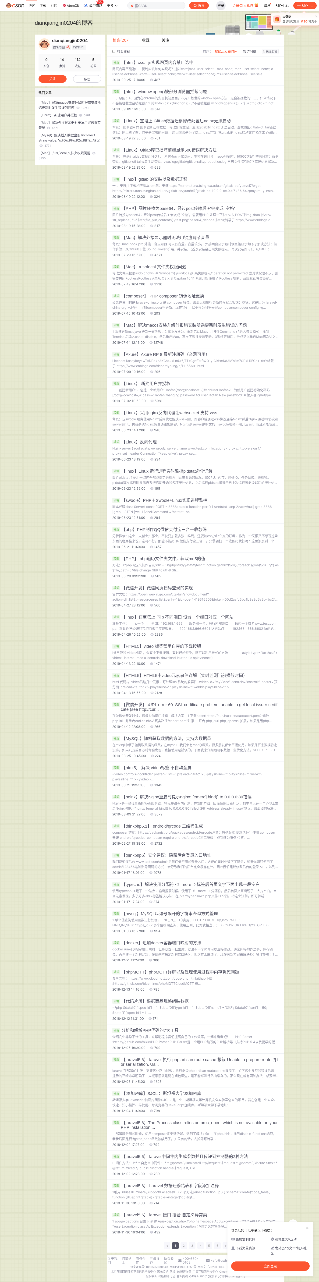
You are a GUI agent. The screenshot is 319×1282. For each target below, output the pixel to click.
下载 (43, 5)
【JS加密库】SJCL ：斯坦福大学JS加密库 (157, 1093)
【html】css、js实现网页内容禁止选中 (153, 62)
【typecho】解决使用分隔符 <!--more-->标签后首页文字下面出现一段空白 (186, 884)
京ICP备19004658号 (183, 1267)
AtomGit (73, 5)
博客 (31, 5)
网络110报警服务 (180, 1271)
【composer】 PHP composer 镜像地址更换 (158, 296)
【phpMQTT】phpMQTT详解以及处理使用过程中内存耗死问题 (176, 972)
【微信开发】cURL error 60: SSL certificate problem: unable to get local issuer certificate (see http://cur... (195, 707)
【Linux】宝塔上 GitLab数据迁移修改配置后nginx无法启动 (172, 121)
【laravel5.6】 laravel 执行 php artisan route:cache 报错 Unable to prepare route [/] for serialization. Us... (195, 1062)
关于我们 (112, 1260)
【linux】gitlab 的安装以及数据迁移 (150, 179)
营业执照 (182, 1276)
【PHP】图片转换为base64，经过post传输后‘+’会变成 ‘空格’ (174, 208)
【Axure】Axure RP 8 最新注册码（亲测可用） (161, 354)
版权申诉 (151, 1276)
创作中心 (282, 5)
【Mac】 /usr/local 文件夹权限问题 (149, 267)
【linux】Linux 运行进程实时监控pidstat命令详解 (163, 471)
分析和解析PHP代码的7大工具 (146, 1030)
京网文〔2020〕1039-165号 (216, 1267)
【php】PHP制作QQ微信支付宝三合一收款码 (160, 529)
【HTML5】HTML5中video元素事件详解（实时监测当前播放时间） (180, 675)
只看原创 (123, 51)
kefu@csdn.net (222, 1260)
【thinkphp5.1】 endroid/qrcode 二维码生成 (158, 826)
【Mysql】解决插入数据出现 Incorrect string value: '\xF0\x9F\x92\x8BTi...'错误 (69, 140)
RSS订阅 (271, 51)
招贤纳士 (126, 1260)
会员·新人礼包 (243, 5)
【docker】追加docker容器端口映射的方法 (157, 943)
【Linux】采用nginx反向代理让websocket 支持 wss (165, 413)
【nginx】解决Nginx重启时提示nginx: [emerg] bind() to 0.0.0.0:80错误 (182, 797)
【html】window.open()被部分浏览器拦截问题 (160, 91)
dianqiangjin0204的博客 (64, 23)
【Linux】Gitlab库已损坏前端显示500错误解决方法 (165, 150)
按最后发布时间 (226, 51)
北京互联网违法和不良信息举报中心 (133, 1271)
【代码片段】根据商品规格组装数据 (151, 1001)
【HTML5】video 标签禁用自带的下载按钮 (157, 646)
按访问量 (249, 51)
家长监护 (162, 1271)
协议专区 (169, 1260)
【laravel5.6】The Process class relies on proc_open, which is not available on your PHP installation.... (195, 1125)
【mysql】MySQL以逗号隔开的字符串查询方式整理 (165, 913)
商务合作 (140, 1260)
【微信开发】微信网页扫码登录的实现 (153, 588)
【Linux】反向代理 (135, 442)
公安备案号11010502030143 (149, 1267)
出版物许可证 (166, 1276)
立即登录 (270, 1266)
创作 (305, 5)
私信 (87, 79)
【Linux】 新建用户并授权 (141, 383)
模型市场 (95, 5)
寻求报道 (155, 1260)
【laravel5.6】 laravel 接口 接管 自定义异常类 (160, 1215)
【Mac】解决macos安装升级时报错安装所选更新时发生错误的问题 (180, 325)
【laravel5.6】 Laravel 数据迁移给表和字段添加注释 (166, 1185)
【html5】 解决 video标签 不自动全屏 (152, 767)
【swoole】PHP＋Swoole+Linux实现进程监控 (160, 500)
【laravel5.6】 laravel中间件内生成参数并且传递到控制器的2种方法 (180, 1156)
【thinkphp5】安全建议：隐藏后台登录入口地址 (162, 855)
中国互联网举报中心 (205, 1271)
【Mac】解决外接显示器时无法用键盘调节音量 (161, 237)
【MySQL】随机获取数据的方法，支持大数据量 (162, 738)
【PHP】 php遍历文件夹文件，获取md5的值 (159, 558)
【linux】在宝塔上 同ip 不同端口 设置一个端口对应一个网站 (173, 617)
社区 (54, 5)
